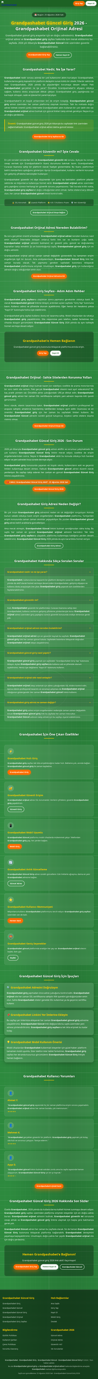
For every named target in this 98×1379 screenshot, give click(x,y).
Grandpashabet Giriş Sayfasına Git (49, 136)
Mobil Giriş (15, 846)
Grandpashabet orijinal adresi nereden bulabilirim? (34, 628)
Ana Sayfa (55, 1303)
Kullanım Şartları (10, 1340)
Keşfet (13, 958)
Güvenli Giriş (16, 809)
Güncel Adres (16, 883)
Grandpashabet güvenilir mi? (22, 599)
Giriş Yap (79, 3)
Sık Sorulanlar (57, 1349)
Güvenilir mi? (56, 1344)
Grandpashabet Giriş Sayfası (15, 1321)
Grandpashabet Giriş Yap (39, 55)
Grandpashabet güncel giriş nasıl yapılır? (29, 652)
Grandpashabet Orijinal (13, 1317)
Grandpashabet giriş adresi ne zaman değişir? (31, 702)
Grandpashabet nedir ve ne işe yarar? (27, 571)
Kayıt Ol (91, 3)
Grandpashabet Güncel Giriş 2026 (49, 489)
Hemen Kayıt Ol (62, 55)
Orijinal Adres (57, 1340)
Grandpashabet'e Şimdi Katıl (49, 1186)
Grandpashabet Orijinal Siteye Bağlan (49, 212)
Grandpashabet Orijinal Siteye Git (49, 426)
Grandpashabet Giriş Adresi (49, 546)
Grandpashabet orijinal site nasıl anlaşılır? (29, 677)
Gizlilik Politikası (10, 1335)
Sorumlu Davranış (10, 1349)
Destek (54, 1321)
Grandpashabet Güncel (72, 1267)
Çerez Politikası (9, 1344)
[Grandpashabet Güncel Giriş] (9, 3)
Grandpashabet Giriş (19, 772)
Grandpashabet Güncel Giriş (15, 1312)
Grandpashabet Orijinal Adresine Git (49, 276)
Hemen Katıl (15, 920)
